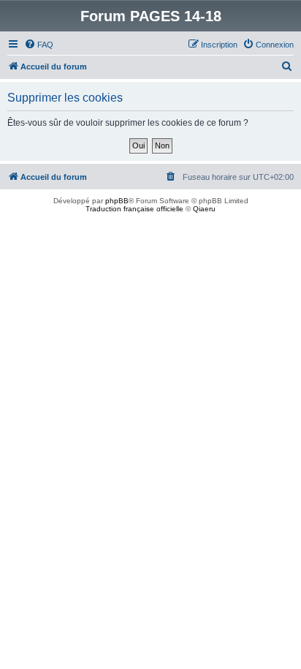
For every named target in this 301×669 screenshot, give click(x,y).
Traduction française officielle (134, 209)
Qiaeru (204, 209)
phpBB (117, 201)
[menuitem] (38, 44)
